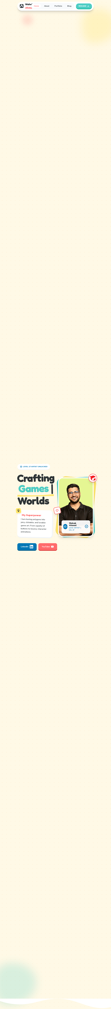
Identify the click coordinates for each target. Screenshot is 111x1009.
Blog (69, 6)
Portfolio (58, 6)
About (46, 6)
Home (36, 6)
